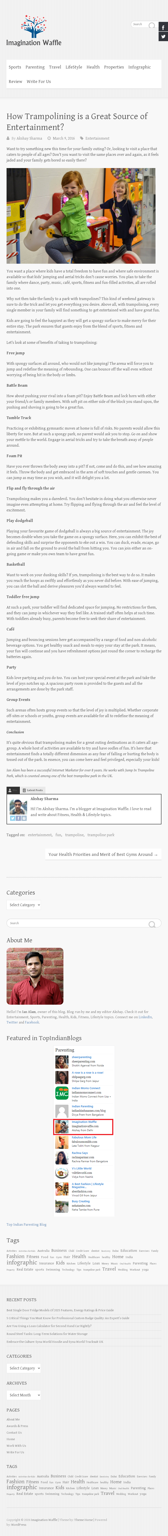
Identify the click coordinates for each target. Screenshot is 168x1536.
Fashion (15, 1256)
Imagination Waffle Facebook (149, 13)
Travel (55, 67)
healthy (106, 1257)
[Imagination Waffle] (84, 27)
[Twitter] (12, 818)
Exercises (144, 1250)
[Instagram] (24, 818)
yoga (145, 1269)
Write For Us (39, 81)
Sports (15, 67)
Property (11, 1270)
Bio (15, 790)
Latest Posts (35, 790)
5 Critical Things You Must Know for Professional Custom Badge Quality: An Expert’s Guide (68, 1318)
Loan (96, 1263)
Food (44, 1257)
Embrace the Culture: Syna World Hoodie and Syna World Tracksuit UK (55, 1342)
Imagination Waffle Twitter (158, 13)
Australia (43, 1251)
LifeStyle (74, 67)
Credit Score (82, 1250)
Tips (79, 1269)
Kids (60, 1263)
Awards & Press (17, 1426)
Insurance (46, 1263)
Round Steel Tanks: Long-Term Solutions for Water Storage (47, 1334)
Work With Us (16, 1446)
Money (105, 1263)
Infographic (139, 67)
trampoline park (101, 835)
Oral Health (125, 1263)
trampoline (74, 835)
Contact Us (14, 1432)
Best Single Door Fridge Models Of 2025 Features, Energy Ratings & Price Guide (60, 1310)
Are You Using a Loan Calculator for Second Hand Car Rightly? (49, 1326)
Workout (135, 1269)
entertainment (40, 835)
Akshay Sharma (29, 138)
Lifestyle (84, 1263)
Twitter (12, 1022)
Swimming (53, 1269)
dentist (95, 1251)
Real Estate (25, 1269)
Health (93, 67)
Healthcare (94, 1257)
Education (129, 1250)
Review (15, 81)
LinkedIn (145, 1017)
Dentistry (105, 1251)
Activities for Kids (27, 1251)
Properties (114, 67)
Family (154, 1250)
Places (153, 1263)
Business (59, 1250)
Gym (59, 1257)
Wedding (123, 1269)
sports (39, 1269)
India (129, 1257)
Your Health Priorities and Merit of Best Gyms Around (103, 854)
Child (71, 1250)
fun (58, 835)
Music (114, 1263)
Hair (67, 1257)
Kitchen (71, 1263)
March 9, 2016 (64, 138)
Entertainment (97, 138)
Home (118, 1256)
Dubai (115, 1250)
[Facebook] (18, 818)
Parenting (35, 67)
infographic (22, 1262)
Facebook (32, 1022)
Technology (68, 1269)
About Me (13, 1419)
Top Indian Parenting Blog (27, 1225)
